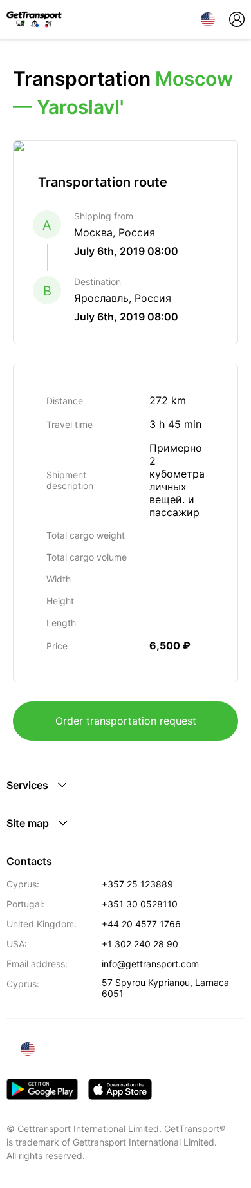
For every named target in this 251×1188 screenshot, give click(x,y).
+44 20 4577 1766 (141, 923)
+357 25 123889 (137, 883)
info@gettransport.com (150, 963)
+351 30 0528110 (140, 903)
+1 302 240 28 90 (140, 943)
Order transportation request (125, 720)
